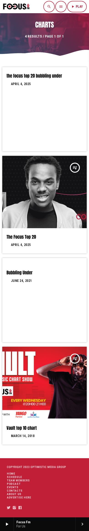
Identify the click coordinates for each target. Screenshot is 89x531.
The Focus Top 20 (21, 237)
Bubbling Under (20, 273)
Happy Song (17, 265)
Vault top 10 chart (22, 428)
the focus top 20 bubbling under (34, 76)
